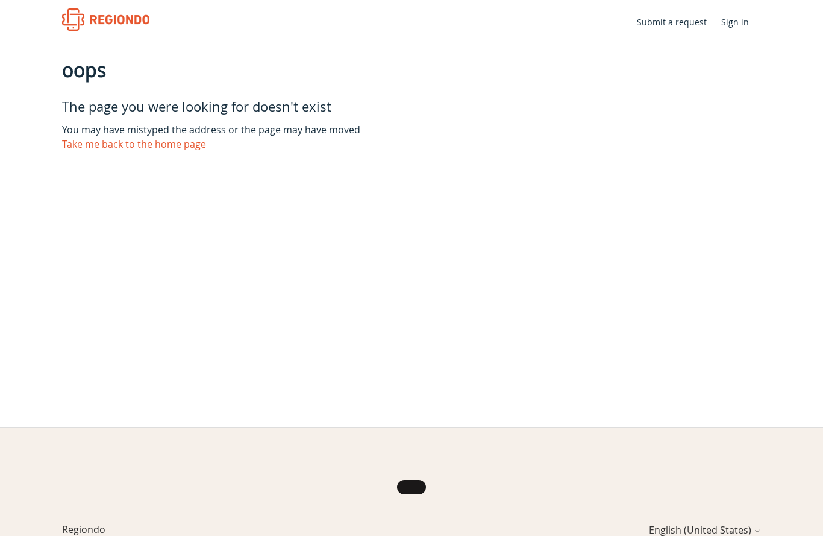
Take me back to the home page (134, 144)
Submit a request (672, 22)
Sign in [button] (735, 22)
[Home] (105, 19)
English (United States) (701, 530)
